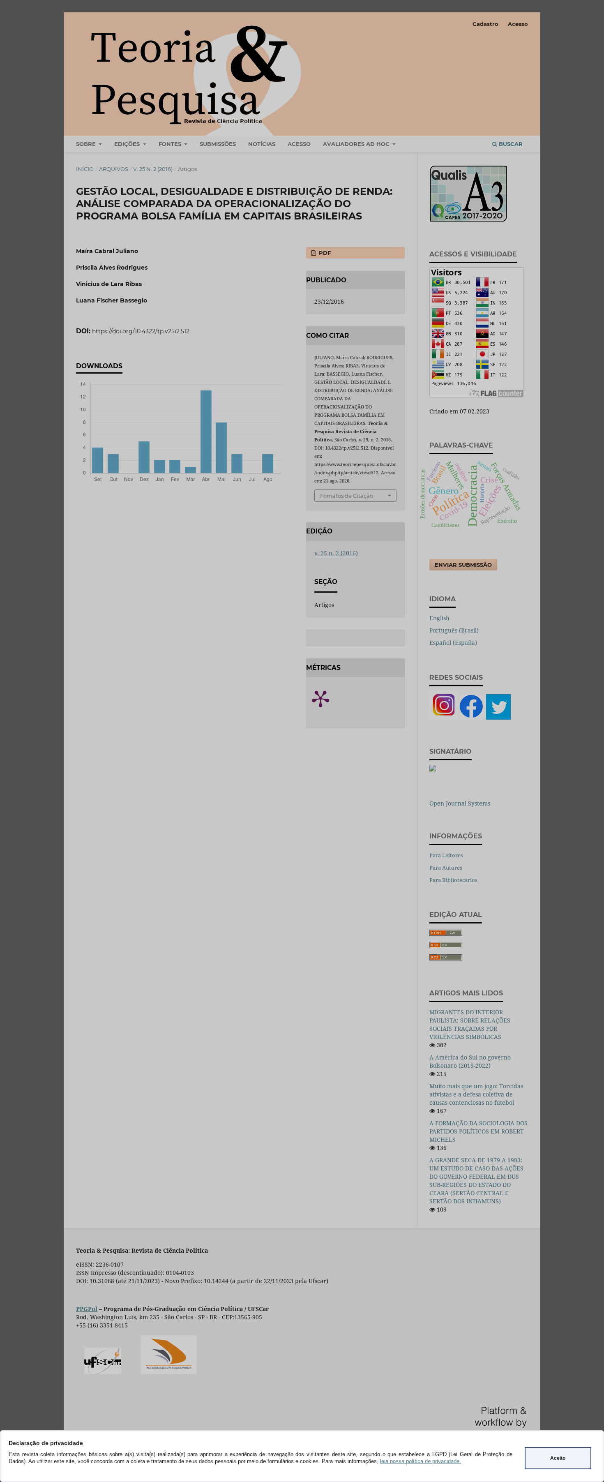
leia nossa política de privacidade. (420, 1461)
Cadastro (485, 24)
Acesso (518, 24)
